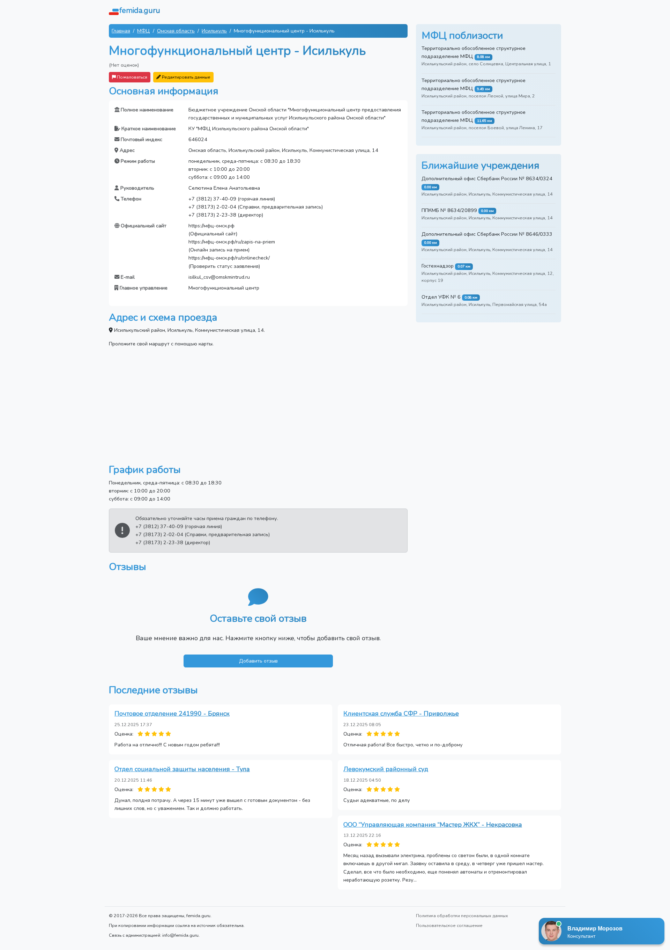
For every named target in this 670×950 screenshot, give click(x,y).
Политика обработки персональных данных (462, 916)
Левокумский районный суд (385, 769)
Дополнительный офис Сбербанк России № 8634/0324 (487, 178)
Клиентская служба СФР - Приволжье (401, 713)
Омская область (176, 30)
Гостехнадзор (438, 265)
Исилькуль (214, 30)
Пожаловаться (131, 77)
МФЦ (143, 30)
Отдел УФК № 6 (441, 296)
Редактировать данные (185, 77)
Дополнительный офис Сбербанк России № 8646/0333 (487, 234)
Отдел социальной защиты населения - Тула (182, 769)
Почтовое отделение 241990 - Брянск (172, 713)
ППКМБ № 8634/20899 (449, 210)
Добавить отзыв (258, 660)
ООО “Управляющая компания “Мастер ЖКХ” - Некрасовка (432, 824)
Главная (121, 30)
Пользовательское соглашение (449, 925)
